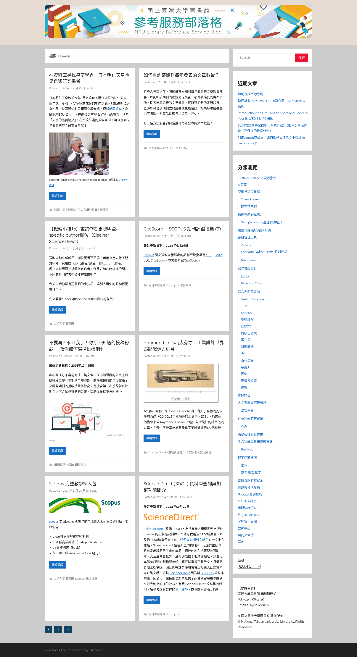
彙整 (241, 561)
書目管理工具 (247, 237)
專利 (244, 353)
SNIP (218, 255)
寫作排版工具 (247, 268)
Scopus (149, 255)
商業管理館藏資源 (250, 435)
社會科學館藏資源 (250, 419)
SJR (209, 255)
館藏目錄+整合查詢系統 (254, 231)
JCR (171, 148)
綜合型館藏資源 (64, 323)
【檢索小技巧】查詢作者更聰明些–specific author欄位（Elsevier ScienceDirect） (83, 235)
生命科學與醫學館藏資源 (93, 210)
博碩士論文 (249, 333)
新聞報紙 (247, 347)
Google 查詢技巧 (250, 494)
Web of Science (252, 299)
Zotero (246, 245)
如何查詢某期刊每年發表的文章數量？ (181, 75)
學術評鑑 (181, 148)
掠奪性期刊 (249, 206)
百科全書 (247, 360)
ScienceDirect (154, 529)
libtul (93, 88)
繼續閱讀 (57, 196)
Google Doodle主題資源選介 (167, 452)
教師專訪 (244, 528)
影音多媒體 (249, 381)
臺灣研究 (244, 396)
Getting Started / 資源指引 (257, 178)
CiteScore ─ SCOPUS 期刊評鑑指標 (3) (182, 229)
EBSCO (246, 326)
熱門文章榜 (246, 535)
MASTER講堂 (247, 501)
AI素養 (242, 185)
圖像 (244, 374)
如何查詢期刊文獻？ (194, 540)
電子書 (245, 340)
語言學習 (247, 410)
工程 (244, 465)
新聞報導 (115, 109)
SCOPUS (207, 573)
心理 (244, 426)
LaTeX (245, 276)
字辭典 (245, 367)
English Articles (249, 514)
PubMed (247, 449)
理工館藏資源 (247, 458)
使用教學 (181, 589)
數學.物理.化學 (251, 472)
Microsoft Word (252, 283)
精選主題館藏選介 (65, 210)
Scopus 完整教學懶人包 (73, 483)
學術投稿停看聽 (158, 148)
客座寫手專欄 (247, 521)
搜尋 (301, 57)
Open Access (250, 199)
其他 (241, 542)
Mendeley (248, 260)
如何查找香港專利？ (252, 94)
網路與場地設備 (249, 487)
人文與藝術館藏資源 (198, 452)
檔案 (244, 387)
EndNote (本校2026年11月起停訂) (264, 252)
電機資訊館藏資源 (250, 480)
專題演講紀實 (247, 508)
